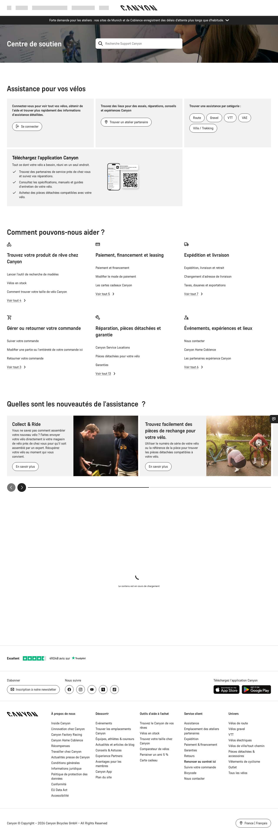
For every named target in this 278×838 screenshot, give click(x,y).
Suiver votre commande (23, 341)
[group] (139, 454)
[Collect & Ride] (105, 446)
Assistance (191, 723)
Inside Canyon (60, 723)
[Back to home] (139, 8)
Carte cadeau (148, 760)
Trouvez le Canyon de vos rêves (157, 725)
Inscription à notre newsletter (35, 689)
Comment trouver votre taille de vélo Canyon (37, 292)
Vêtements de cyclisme (244, 761)
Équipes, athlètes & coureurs (115, 739)
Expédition (191, 739)
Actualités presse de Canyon (70, 757)
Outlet (232, 767)
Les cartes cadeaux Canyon (114, 285)
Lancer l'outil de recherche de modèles (33, 274)
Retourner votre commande (25, 358)
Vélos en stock (16, 283)
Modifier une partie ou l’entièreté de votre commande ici (45, 349)
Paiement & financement (200, 744)
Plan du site (104, 777)
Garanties (102, 365)
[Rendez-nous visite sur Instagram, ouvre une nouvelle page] (80, 689)
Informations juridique (66, 768)
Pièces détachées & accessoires (241, 753)
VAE (244, 118)
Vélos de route (238, 723)
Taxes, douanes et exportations (205, 285)
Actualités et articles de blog (115, 744)
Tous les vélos (237, 773)
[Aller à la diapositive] (210, 487)
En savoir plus (25, 466)
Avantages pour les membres (108, 763)
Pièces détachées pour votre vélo (118, 356)
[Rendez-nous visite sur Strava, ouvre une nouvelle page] (103, 689)
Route (197, 118)
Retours (189, 756)
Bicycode (190, 773)
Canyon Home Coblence (200, 349)
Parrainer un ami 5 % (154, 754)
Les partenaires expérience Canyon (207, 358)
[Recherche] (100, 44)
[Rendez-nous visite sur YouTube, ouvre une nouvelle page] (92, 689)
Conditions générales (66, 763)
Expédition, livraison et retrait (204, 268)
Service (104, 8)
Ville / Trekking (203, 128)
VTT (230, 118)
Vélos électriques (240, 740)
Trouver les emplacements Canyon (113, 731)
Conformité (58, 784)
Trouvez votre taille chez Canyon (156, 741)
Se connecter (29, 126)
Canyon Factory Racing (66, 734)
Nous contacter (194, 341)
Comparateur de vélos (154, 749)
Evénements (104, 723)
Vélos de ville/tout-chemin (246, 746)
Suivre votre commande (200, 767)
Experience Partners (109, 756)
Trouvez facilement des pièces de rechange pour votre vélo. (170, 430)
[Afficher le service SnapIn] (274, 419)
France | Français (255, 823)
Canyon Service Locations (113, 347)
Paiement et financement (112, 268)
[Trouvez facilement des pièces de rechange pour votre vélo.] (238, 446)
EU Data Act (59, 790)
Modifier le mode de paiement (116, 276)
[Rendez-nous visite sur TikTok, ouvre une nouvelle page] (114, 689)
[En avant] (21, 487)
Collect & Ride (26, 424)
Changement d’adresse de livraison (208, 276)
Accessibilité (60, 795)
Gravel (214, 118)
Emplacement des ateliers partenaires (201, 731)
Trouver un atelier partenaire (128, 122)
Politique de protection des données (69, 776)
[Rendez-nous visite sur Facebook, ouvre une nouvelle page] (69, 689)
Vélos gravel (236, 729)
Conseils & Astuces (109, 750)
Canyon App (104, 771)
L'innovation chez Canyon (68, 729)
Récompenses (60, 746)
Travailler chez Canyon (66, 751)
